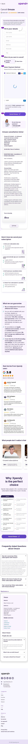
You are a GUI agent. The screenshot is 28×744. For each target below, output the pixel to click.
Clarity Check (7, 628)
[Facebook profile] (2, 678)
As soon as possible (8, 61)
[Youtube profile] (13, 678)
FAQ (2, 709)
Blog (2, 726)
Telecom (2, 702)
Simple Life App (7, 626)
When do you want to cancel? (14, 57)
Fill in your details (11, 29)
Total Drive (6, 624)
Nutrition (3, 699)
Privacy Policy (4, 729)
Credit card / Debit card (11, 73)
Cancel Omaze (13, 114)
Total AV (6, 620)
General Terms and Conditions (7, 731)
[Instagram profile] (10, 678)
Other (2, 695)
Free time (3, 697)
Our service (3, 719)
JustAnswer (6, 622)
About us (3, 717)
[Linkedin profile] (7, 678)
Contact (2, 723)
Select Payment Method (12, 67)
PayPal (7, 100)
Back (2, 4)
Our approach (4, 721)
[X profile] (5, 678)
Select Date (19, 61)
